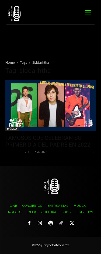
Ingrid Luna (14, 152)
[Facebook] (29, 223)
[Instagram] (39, 223)
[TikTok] (61, 223)
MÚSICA (12, 129)
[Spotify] (50, 223)
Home (10, 62)
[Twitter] (72, 223)
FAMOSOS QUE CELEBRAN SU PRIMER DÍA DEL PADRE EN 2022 (47, 141)
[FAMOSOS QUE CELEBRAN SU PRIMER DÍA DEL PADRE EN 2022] (50, 105)
